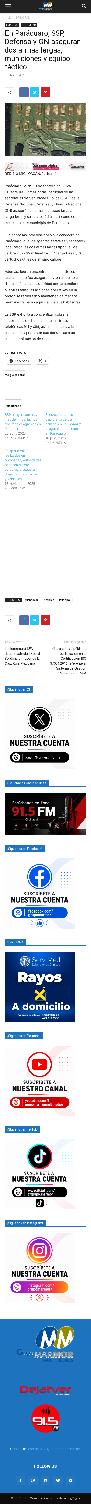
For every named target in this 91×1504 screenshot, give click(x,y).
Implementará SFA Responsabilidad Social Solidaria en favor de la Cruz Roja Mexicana (22, 656)
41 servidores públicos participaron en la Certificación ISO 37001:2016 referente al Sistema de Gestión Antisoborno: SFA (68, 661)
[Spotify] (45, 1480)
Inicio (8, 17)
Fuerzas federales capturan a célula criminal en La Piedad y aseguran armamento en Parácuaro (63, 424)
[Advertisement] (45, 543)
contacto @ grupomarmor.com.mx (54, 1449)
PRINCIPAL (23, 17)
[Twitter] (34, 92)
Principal (64, 600)
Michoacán (32, 600)
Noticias (49, 600)
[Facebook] (24, 92)
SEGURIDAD (29, 25)
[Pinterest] (45, 92)
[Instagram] (33, 1480)
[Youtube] (70, 1480)
